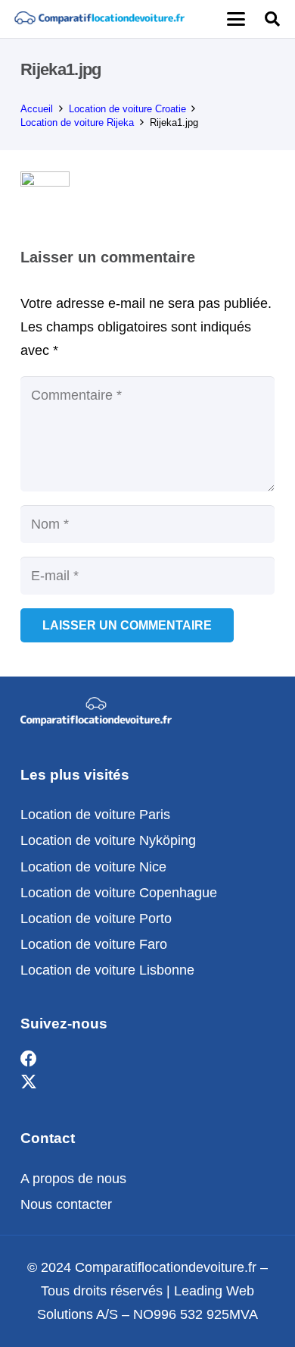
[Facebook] (28, 1059)
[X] (28, 1082)
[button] (236, 19)
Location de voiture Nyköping (108, 840)
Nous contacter (66, 1204)
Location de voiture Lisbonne (107, 970)
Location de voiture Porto (96, 918)
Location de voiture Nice (93, 866)
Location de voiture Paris (95, 814)
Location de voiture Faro (93, 944)
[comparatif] (99, 19)
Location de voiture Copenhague (118, 892)
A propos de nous (73, 1178)
